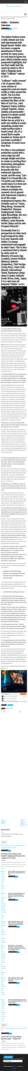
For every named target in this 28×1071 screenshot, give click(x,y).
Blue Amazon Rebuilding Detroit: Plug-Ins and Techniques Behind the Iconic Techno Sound (17, 1001)
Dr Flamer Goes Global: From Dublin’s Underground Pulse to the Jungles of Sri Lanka (13, 856)
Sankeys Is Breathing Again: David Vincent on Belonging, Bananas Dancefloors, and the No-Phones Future (16, 895)
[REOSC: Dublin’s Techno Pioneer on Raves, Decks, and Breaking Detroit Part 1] (3, 881)
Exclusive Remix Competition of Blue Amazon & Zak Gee (23, 823)
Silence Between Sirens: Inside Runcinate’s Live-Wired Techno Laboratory (15, 979)
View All (3, 842)
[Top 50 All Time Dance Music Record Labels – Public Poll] (14, 1029)
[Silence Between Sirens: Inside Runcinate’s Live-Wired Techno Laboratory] (3, 987)
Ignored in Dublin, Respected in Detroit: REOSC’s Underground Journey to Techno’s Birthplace (15, 923)
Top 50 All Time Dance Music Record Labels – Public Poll (11, 1038)
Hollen (7, 708)
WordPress (15, 1066)
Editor (15, 28)
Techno (11, 708)
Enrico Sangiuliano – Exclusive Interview (4, 821)
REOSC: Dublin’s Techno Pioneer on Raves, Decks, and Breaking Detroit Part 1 (16, 873)
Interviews (10, 705)
